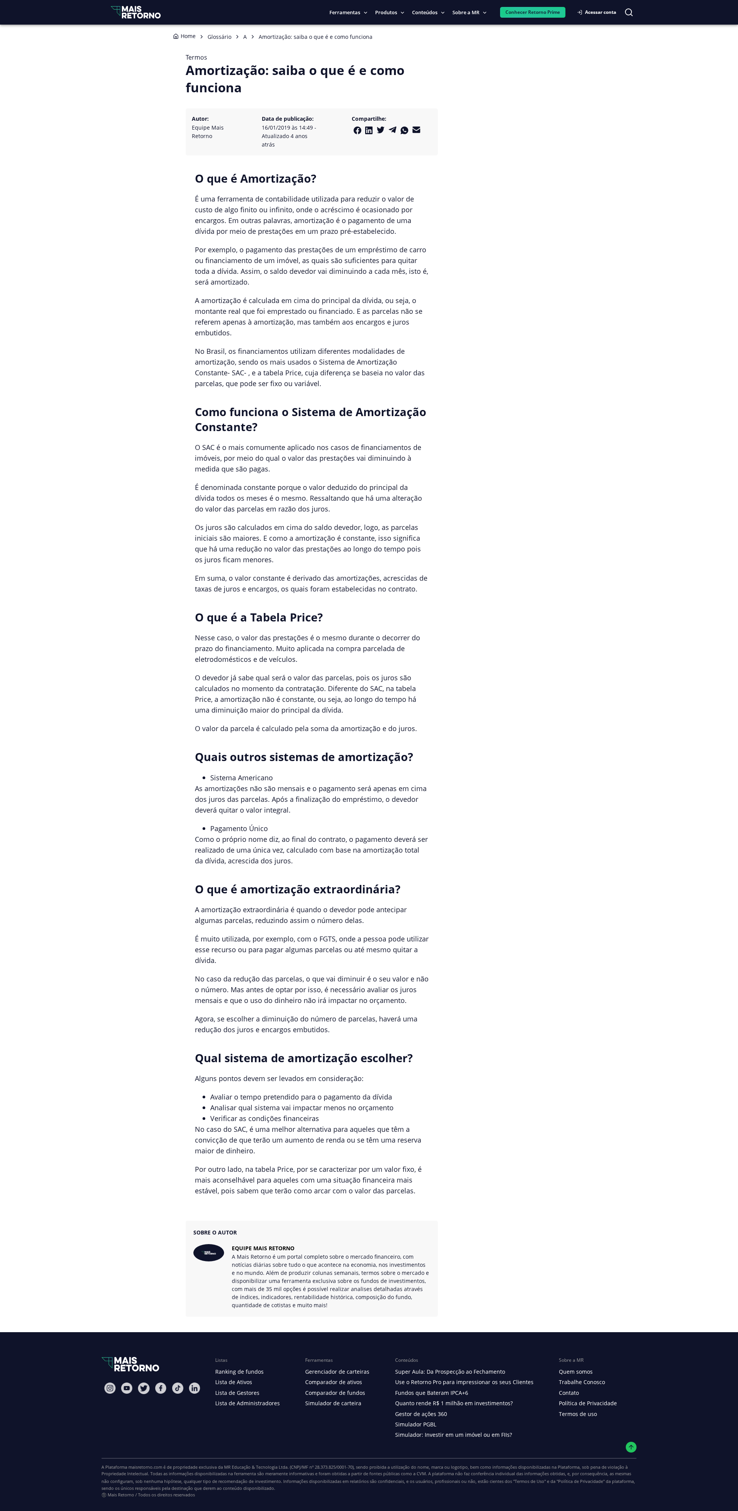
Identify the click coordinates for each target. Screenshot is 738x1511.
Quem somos (576, 1371)
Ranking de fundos (239, 1371)
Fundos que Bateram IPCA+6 (431, 1392)
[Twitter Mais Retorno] (381, 130)
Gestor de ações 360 (421, 1414)
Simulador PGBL (415, 1424)
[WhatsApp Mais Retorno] (405, 130)
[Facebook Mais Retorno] (357, 130)
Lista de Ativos (233, 1382)
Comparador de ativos (333, 1382)
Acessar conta (600, 12)
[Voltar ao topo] (631, 1447)
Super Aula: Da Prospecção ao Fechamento (450, 1371)
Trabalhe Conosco (582, 1382)
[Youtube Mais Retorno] (127, 1388)
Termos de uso (578, 1414)
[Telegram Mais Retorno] (393, 130)
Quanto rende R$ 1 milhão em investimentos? (454, 1403)
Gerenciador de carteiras (337, 1371)
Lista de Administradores (247, 1403)
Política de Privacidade (588, 1403)
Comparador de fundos (335, 1392)
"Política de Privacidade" (581, 1481)
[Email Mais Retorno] (416, 130)
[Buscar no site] (629, 12)
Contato (569, 1392)
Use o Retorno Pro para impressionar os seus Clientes (464, 1382)
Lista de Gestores (237, 1392)
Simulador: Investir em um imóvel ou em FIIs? (453, 1434)
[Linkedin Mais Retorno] (369, 130)
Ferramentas (344, 12)
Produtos (386, 12)
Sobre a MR (465, 12)
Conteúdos (424, 12)
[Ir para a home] (136, 12)
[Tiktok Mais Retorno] (177, 1388)
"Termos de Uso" (529, 1481)
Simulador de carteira (333, 1403)
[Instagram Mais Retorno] (110, 1388)
